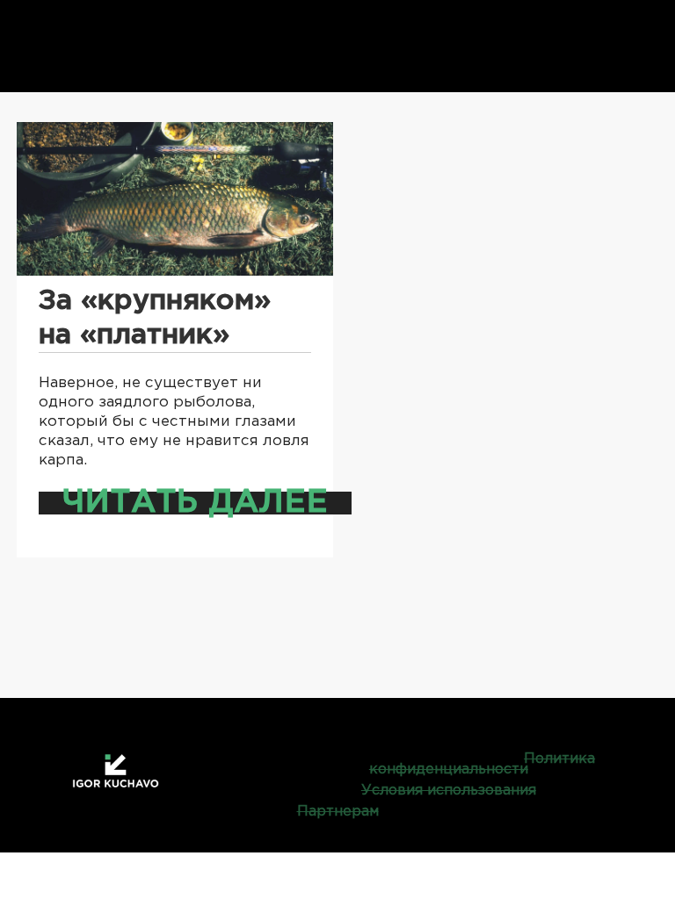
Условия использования (448, 790)
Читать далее (195, 503)
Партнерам (338, 811)
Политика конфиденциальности (482, 764)
